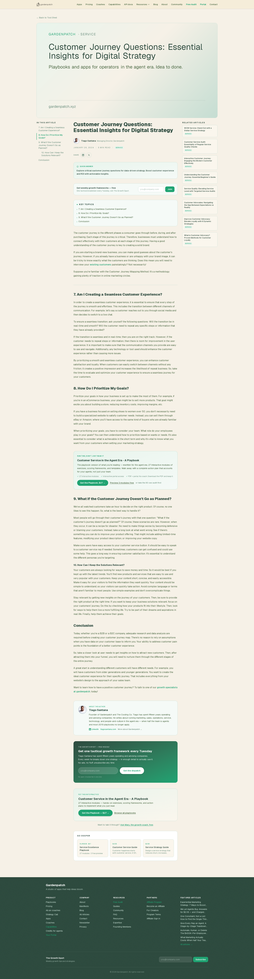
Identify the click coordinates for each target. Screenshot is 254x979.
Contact (214, 4)
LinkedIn (95, 729)
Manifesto (84, 906)
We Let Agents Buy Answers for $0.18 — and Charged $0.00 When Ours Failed (193, 911)
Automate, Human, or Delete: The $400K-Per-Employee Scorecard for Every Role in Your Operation (193, 932)
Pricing (89, 4)
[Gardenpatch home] (44, 4)
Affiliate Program (154, 902)
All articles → (186, 944)
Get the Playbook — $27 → (95, 813)
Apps (79, 4)
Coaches (100, 4)
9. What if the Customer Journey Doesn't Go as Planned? (50, 145)
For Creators (153, 910)
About (164, 4)
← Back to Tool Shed (46, 17)
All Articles (84, 914)
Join (170, 189)
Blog (155, 4)
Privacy (83, 926)
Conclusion (44, 160)
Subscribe (200, 959)
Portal (203, 4)
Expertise (117, 922)
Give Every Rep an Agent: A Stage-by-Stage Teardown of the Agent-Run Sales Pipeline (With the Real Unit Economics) (193, 925)
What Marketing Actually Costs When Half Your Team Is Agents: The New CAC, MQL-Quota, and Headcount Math (193, 939)
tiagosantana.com (108, 729)
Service (119, 148)
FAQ (115, 914)
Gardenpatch (55, 885)
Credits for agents (54, 931)
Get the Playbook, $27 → (92, 483)
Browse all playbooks (125, 813)
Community (177, 4)
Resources (141, 4)
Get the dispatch (132, 770)
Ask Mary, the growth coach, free (136, 824)
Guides (116, 906)
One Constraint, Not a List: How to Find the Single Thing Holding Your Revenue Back (194, 918)
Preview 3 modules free (122, 483)
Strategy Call (52, 914)
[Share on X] (89, 155)
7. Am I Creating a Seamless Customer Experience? (52, 129)
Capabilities (114, 4)
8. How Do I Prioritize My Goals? (51, 136)
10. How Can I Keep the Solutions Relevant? (52, 154)
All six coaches (53, 910)
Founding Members (122, 926)
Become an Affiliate (156, 906)
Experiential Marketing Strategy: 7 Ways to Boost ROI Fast (192, 904)
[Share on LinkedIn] (83, 155)
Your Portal (51, 935)
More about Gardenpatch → (130, 729)
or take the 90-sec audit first (148, 483)
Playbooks (51, 902)
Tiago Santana (88, 141)
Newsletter (85, 922)
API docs (128, 4)
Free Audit (191, 4)
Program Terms (154, 914)
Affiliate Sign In (153, 918)
